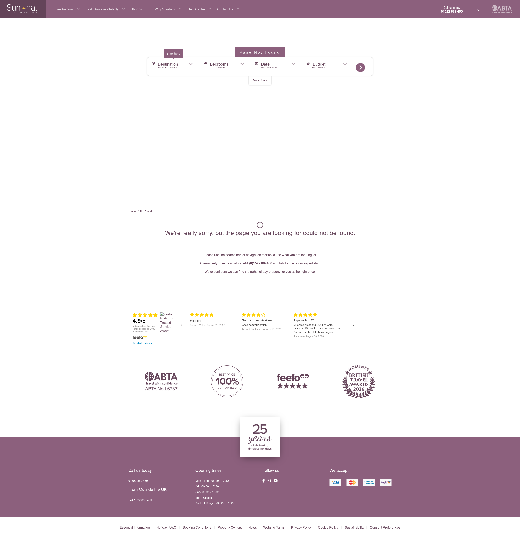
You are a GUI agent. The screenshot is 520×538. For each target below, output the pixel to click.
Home (133, 211)
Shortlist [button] (137, 9)
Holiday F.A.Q (166, 527)
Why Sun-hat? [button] (165, 9)
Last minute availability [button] (102, 9)
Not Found (146, 211)
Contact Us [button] (225, 9)
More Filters (260, 80)
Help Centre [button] (196, 9)
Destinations (64, 9)
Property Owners (230, 527)
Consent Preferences (385, 527)
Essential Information (135, 527)
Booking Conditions (197, 527)
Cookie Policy (328, 527)
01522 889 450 (452, 11)
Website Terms (274, 527)
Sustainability (354, 527)
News (252, 527)
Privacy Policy (301, 527)
